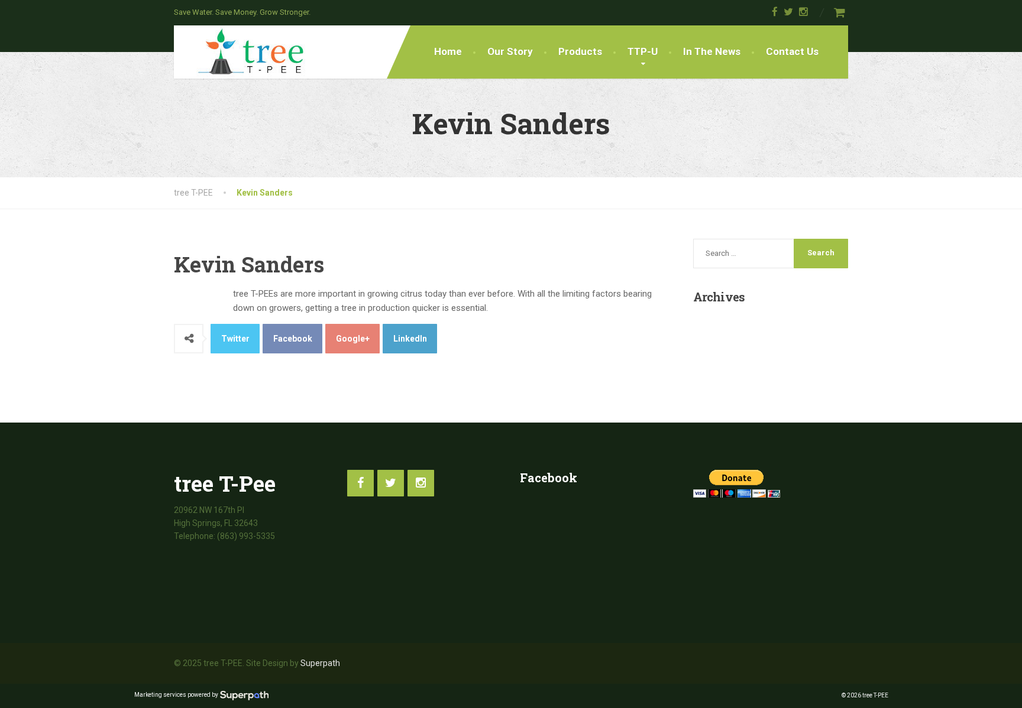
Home (448, 51)
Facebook (292, 338)
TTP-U (643, 51)
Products (580, 51)
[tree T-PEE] (242, 51)
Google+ (353, 338)
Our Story (510, 51)
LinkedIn (410, 338)
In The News (711, 51)
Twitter (235, 338)
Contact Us (792, 51)
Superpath (320, 663)
